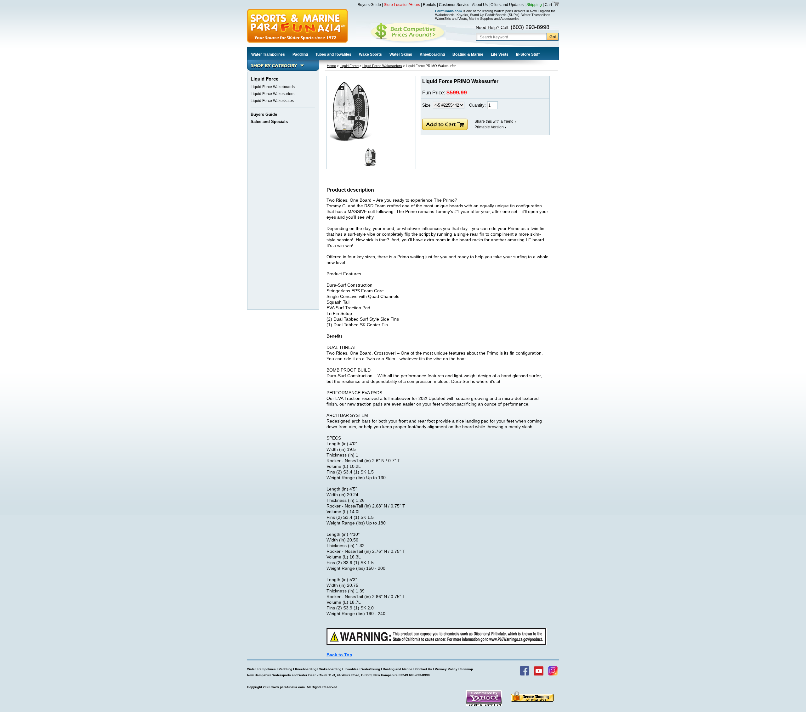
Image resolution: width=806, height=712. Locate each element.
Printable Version (489, 127)
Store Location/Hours (402, 5)
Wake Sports (370, 54)
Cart (548, 5)
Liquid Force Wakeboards (273, 87)
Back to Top (339, 654)
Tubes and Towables (333, 54)
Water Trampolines (268, 54)
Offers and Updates (508, 5)
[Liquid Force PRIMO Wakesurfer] (351, 140)
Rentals (429, 5)
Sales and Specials (269, 121)
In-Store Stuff (528, 54)
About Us (480, 5)
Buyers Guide (369, 5)
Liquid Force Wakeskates (272, 100)
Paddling (300, 54)
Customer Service (454, 5)
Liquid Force (349, 66)
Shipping (534, 5)
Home (331, 66)
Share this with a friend (494, 121)
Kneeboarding (432, 54)
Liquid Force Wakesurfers (272, 94)
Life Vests (499, 54)
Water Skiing (400, 54)
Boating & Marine (467, 54)
